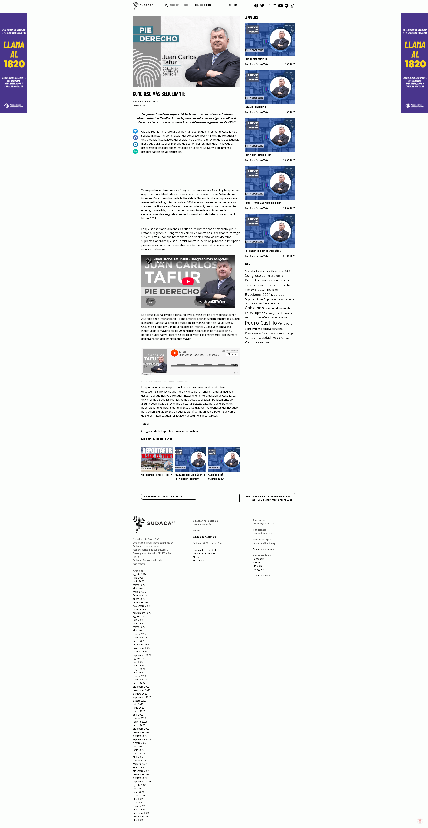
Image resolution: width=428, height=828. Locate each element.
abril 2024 (138, 672)
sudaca (144, 381)
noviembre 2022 (141, 732)
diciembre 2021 (141, 770)
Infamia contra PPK (255, 107)
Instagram (258, 569)
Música (265, 317)
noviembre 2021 (141, 774)
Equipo (187, 5)
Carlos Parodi (278, 271)
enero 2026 (139, 598)
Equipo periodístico (204, 536)
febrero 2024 (140, 679)
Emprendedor (278, 295)
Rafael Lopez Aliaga (283, 333)
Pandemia (284, 317)
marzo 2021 (139, 802)
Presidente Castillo (186, 431)
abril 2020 (138, 820)
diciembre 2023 (141, 686)
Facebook (258, 558)
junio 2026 (138, 581)
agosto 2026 (140, 574)
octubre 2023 (140, 693)
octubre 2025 (140, 609)
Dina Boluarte (279, 285)
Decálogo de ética (203, 5)
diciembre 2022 (141, 728)
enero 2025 (139, 641)
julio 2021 (138, 788)
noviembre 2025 (141, 605)
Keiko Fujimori (255, 313)
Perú (282, 323)
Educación (261, 290)
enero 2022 (139, 767)
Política (256, 328)
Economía (250, 289)
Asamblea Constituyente (258, 270)
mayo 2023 (139, 711)
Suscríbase (198, 560)
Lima (278, 313)
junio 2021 (138, 792)
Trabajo (275, 337)
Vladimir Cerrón (257, 342)
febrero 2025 (140, 637)
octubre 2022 (140, 735)
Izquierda (285, 308)
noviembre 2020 (141, 816)
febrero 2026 (140, 595)
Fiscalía (261, 303)
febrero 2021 (140, 806)
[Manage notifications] (420, 820)
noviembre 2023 (141, 690)
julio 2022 (138, 746)
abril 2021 (138, 799)
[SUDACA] (143, 6)
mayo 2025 (139, 626)
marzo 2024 (139, 676)
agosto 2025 (140, 616)
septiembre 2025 (142, 612)
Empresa (268, 299)
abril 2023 (138, 714)
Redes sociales (251, 338)
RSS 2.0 (264, 575)
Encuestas (278, 299)
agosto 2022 (140, 742)
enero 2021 (139, 809)
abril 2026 (138, 588)
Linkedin (257, 565)
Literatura (286, 313)
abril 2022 (138, 756)
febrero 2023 (140, 721)
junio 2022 (138, 749)
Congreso (253, 275)
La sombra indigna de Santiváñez (263, 251)
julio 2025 (138, 619)
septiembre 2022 (142, 739)
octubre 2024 (140, 651)
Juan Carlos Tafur (147, 101)
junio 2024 (138, 665)
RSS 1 (256, 575)
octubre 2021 (140, 778)
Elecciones (272, 289)
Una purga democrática (258, 155)
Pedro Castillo (261, 322)
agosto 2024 (140, 658)
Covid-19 (277, 280)
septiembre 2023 (142, 697)
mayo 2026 (139, 584)
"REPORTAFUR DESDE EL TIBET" (156, 475)
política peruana (272, 329)
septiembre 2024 (142, 655)
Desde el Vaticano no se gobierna (263, 203)
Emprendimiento (254, 299)
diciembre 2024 (141, 644)
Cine (287, 270)
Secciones (174, 5)
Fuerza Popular (272, 303)
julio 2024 (138, 662)
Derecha (263, 285)
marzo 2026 (139, 591)
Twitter (257, 562)
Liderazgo (270, 313)
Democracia (251, 285)
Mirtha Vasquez (253, 317)
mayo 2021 (139, 795)
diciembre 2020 (141, 813)
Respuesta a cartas (263, 549)
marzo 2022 (139, 760)
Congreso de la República (157, 431)
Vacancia (285, 338)
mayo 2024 (139, 669)
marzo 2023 (139, 718)
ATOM (272, 575)
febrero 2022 (140, 763)
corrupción (266, 280)
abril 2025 (138, 630)
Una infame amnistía (256, 59)
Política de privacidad (204, 550)
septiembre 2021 (142, 781)
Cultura (286, 280)
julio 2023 (138, 704)
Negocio (274, 317)
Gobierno (253, 307)
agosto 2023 (140, 700)
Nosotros (198, 557)
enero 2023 (139, 725)
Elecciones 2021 (258, 294)
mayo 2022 (139, 753)
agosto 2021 (140, 785)
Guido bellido (271, 308)
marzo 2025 (139, 634)
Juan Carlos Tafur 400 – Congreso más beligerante (168, 381)
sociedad (265, 338)
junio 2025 (138, 623)
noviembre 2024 (141, 648)
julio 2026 (138, 577)
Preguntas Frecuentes (205, 553)
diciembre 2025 (141, 602)
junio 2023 (138, 707)
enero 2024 (139, 683)
